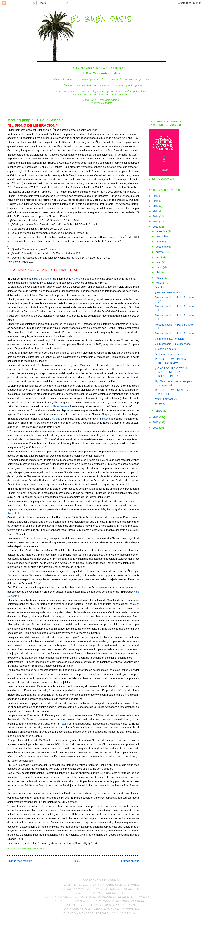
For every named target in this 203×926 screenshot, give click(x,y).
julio (158, 257)
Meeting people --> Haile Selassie (174, 333)
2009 (156, 427)
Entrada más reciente (19, 860)
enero (159, 410)
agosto (160, 251)
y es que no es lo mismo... (170, 292)
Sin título (160, 287)
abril (158, 272)
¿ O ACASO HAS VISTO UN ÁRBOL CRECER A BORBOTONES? (171, 372)
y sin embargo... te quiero (169, 338)
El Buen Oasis (101, 18)
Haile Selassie (42, 278)
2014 (156, 216)
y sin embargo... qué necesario (173, 343)
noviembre (162, 236)
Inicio (77, 860)
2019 (156, 195)
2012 (156, 226)
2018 (156, 201)
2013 (156, 221)
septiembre (162, 246)
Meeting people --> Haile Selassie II (37, 120)
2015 (156, 211)
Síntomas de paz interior (169, 354)
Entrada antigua (130, 860)
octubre (160, 241)
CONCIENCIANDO (166, 399)
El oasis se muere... (166, 348)
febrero (160, 282)
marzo (160, 277)
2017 (156, 206)
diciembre (162, 231)
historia (76, 278)
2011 (156, 417)
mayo (159, 267)
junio (159, 262)
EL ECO (160, 404)
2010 (156, 422)
